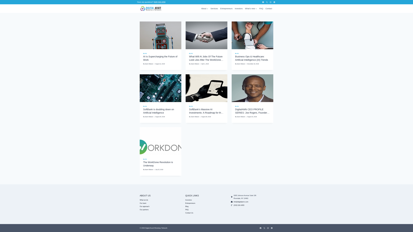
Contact (268, 9)
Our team (143, 203)
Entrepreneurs (226, 9)
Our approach (144, 206)
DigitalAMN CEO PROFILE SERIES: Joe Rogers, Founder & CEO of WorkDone (252, 111)
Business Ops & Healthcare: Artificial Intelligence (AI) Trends (251, 58)
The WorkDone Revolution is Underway (158, 164)
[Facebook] (263, 2)
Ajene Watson (149, 64)
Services (214, 9)
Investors (239, 9)
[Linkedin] (274, 2)
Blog (145, 53)
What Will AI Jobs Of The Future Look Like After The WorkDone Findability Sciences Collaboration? (206, 58)
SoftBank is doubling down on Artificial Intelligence (158, 111)
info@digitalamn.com (241, 202)
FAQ (261, 9)
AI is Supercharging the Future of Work (160, 58)
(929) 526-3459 (159, 2)
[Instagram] (270, 2)
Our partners (144, 210)
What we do (144, 200)
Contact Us (189, 213)
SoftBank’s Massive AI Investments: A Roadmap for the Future (205, 111)
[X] (266, 2)
